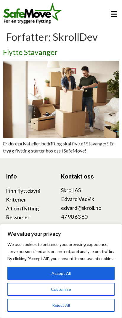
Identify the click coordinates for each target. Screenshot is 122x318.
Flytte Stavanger (30, 52)
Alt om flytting (22, 208)
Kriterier (16, 199)
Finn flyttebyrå (23, 190)
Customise (61, 289)
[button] (114, 14)
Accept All (61, 273)
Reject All (61, 305)
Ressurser (18, 217)
